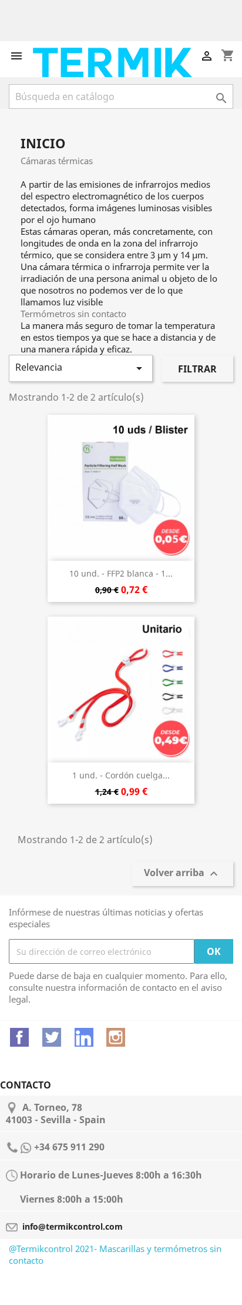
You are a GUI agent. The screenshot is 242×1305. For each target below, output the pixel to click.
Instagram (115, 1037)
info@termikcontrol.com (72, 1226)
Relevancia (80, 368)
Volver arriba (182, 874)
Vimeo (84, 1037)
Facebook (19, 1037)
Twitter (51, 1037)
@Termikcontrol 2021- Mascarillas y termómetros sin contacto (115, 1254)
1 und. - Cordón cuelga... (121, 775)
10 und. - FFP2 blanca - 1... (121, 573)
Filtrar (197, 368)
